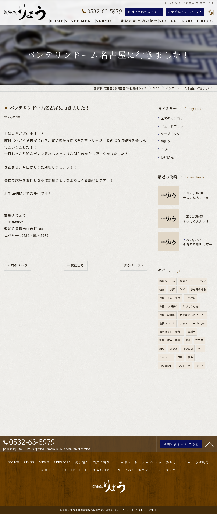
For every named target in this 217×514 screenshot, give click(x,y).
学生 (200, 348)
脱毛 (182, 289)
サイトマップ (166, 470)
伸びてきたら (190, 306)
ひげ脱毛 (167, 157)
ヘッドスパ (183, 365)
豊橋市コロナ (167, 323)
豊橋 (187, 340)
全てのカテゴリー (174, 118)
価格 (179, 357)
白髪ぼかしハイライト (193, 315)
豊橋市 (192, 331)
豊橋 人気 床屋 (169, 298)
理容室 (199, 340)
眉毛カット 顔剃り (171, 331)
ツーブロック (170, 133)
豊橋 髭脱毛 (167, 315)
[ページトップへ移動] (209, 444)
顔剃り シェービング (193, 281)
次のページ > (134, 265)
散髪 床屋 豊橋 (169, 340)
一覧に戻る (75, 265)
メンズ (174, 348)
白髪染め (187, 348)
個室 (161, 289)
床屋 (172, 289)
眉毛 (190, 357)
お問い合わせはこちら (144, 12)
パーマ (199, 365)
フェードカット (172, 126)
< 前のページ (18, 265)
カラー (166, 149)
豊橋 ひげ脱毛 (168, 306)
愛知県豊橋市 (198, 289)
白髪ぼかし (165, 365)
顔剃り (166, 141)
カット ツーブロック (193, 323)
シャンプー (165, 357)
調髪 (161, 348)
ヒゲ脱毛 (190, 298)
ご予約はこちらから (183, 12)
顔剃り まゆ (167, 281)
